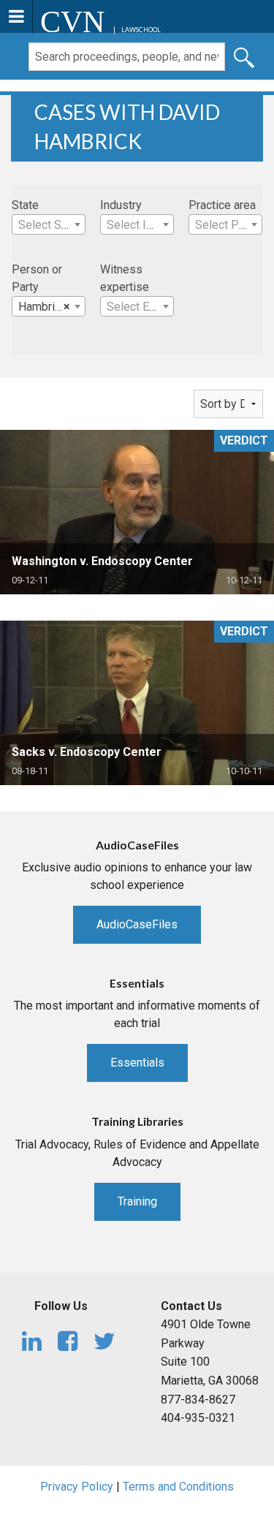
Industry (121, 205)
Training (137, 1201)
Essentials (137, 1062)
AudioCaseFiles (137, 924)
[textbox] (48, 225)
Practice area (222, 205)
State (25, 205)
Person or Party (37, 278)
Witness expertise (124, 278)
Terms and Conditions (178, 1486)
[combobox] (48, 224)
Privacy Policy (76, 1486)
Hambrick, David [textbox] (51, 307)
